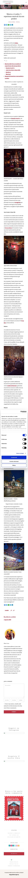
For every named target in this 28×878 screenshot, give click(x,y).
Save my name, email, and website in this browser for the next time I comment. (13, 706)
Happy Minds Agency (14, 874)
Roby (16, 43)
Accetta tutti (14, 457)
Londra (7, 610)
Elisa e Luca (10, 617)
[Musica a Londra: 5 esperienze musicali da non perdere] (14, 634)
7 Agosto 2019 (7, 619)
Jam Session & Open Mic (13, 70)
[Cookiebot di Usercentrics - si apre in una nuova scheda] (20, 412)
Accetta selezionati (14, 461)
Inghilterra (11, 21)
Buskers (8, 72)
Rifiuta (14, 465)
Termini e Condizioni (14, 865)
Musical (8, 74)
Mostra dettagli (20, 453)
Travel (18, 21)
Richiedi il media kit (14, 833)
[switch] (24, 439)
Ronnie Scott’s (10, 68)
